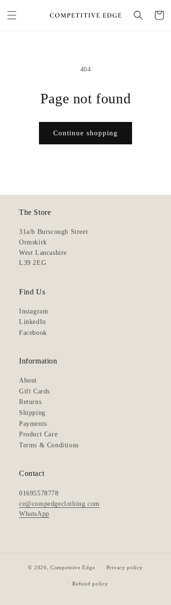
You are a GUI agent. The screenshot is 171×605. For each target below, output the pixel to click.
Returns (30, 401)
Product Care (38, 434)
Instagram (33, 311)
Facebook (33, 332)
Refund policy (90, 583)
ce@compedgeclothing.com (59, 503)
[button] (11, 15)
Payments (33, 423)
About (28, 380)
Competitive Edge (72, 567)
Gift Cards (34, 391)
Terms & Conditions (49, 445)
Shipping (32, 412)
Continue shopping (85, 133)
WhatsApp (34, 513)
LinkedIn (32, 321)
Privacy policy (124, 567)
